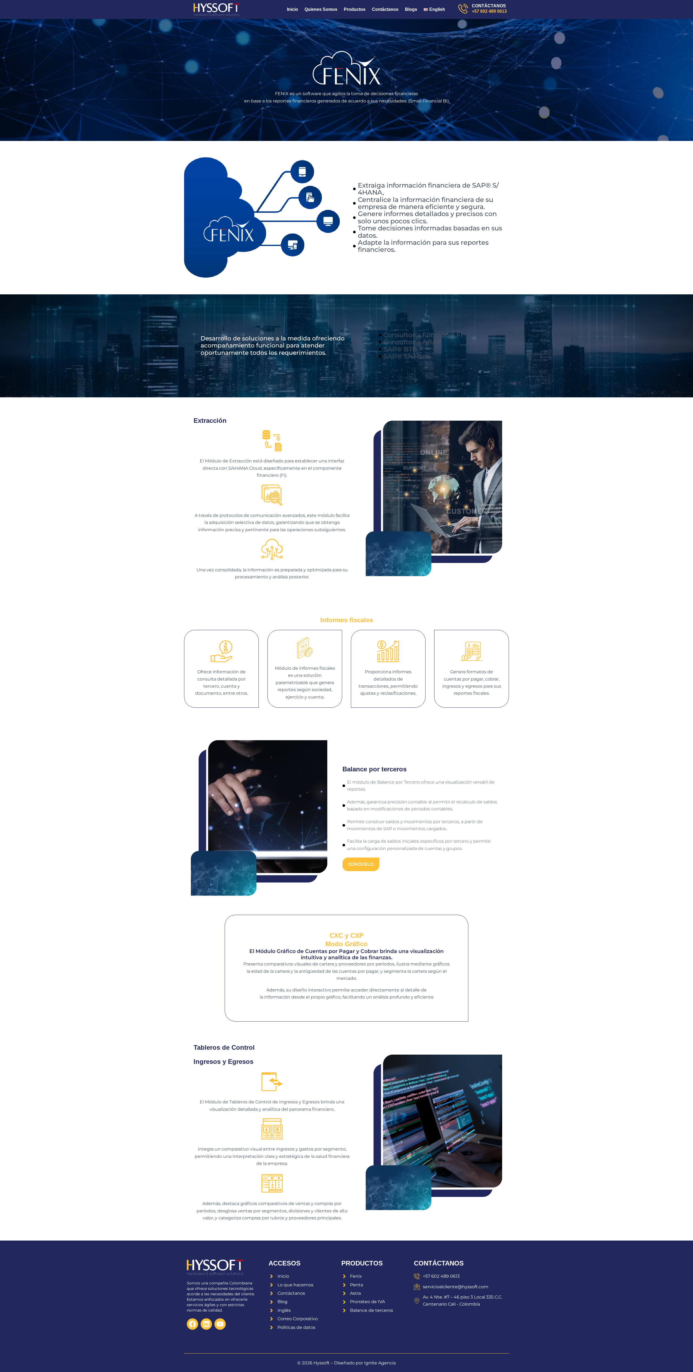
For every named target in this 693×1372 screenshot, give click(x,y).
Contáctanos (385, 9)
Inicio (292, 9)
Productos (354, 9)
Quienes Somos (321, 9)
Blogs (411, 9)
